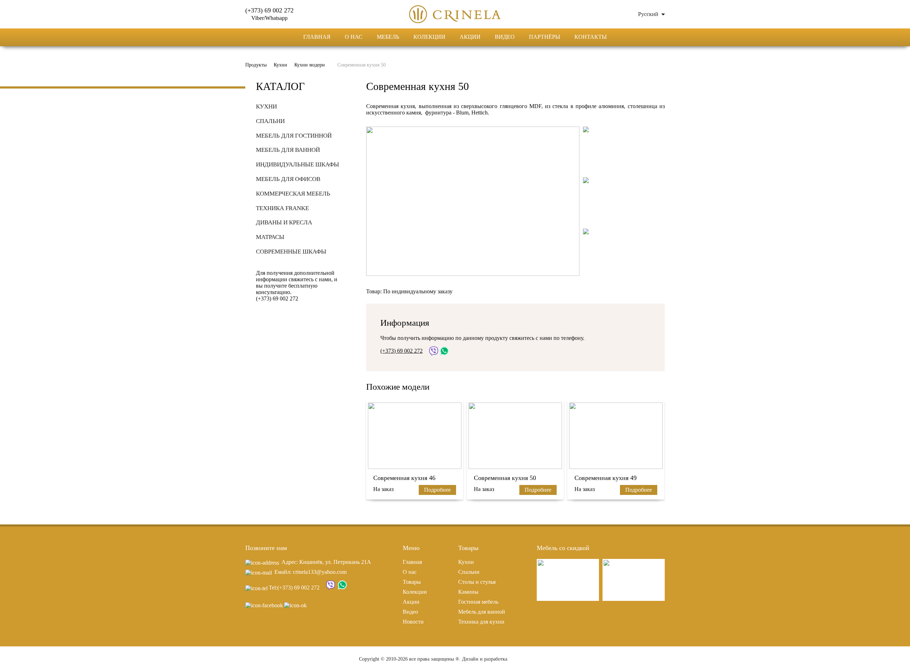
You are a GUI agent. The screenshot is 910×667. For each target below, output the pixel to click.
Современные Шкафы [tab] (291, 251)
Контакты (590, 37)
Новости (413, 622)
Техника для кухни (481, 622)
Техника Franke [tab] (282, 208)
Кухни (466, 562)
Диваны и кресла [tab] (284, 222)
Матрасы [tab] (270, 237)
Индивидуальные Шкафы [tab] (297, 164)
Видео (505, 37)
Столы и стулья (477, 582)
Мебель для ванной (481, 612)
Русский (649, 14)
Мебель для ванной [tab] (288, 149)
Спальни (469, 572)
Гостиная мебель (478, 602)
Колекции (429, 37)
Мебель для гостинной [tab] (294, 135)
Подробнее (437, 490)
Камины (468, 592)
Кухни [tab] (266, 106)
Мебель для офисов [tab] (288, 179)
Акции (470, 37)
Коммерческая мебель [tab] (293, 193)
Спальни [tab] (270, 121)
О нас (354, 37)
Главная (317, 37)
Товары (412, 582)
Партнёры (544, 37)
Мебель (388, 37)
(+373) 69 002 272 (298, 588)
